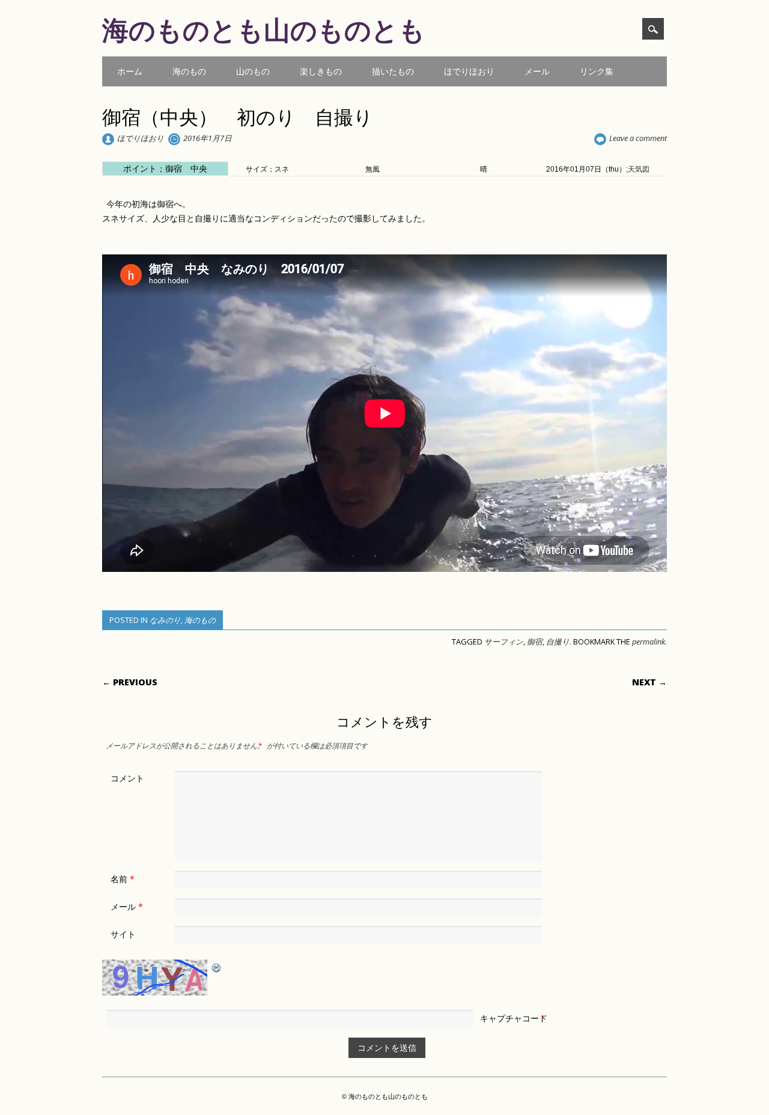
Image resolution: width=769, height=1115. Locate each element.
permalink (648, 641)
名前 (123, 879)
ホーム (129, 71)
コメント (127, 778)
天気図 (638, 169)
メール (537, 71)
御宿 (535, 641)
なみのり (165, 620)
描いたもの (393, 71)
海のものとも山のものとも (263, 29)
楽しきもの (321, 71)
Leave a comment (638, 138)
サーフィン (503, 641)
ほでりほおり (469, 71)
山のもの (253, 71)
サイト (123, 934)
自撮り (558, 641)
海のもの (189, 71)
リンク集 (596, 71)
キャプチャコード (513, 1018)
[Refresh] (216, 967)
